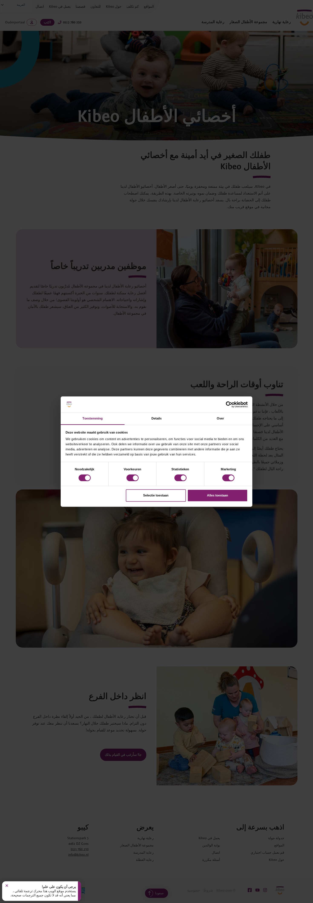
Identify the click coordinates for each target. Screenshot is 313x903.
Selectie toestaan (155, 495)
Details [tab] (156, 418)
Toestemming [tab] (92, 418)
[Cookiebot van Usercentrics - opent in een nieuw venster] (229, 404)
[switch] (132, 477)
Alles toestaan (217, 495)
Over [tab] (220, 418)
